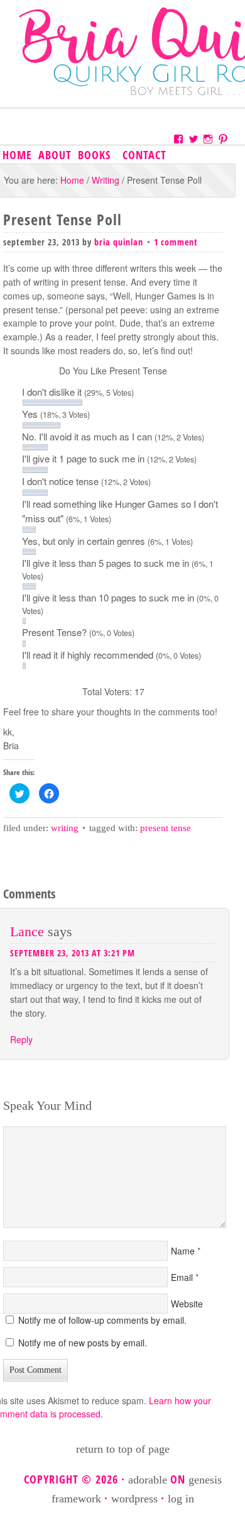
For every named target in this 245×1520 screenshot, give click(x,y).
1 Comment (176, 242)
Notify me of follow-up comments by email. (102, 1320)
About (55, 154)
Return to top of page (123, 1449)
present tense (165, 828)
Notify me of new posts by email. (82, 1342)
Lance (27, 931)
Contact (144, 154)
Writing (65, 828)
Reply (21, 1039)
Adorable (147, 1479)
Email (182, 1277)
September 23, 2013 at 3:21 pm (72, 953)
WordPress (134, 1498)
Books (93, 155)
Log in (181, 1498)
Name (183, 1250)
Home (17, 154)
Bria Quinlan (118, 242)
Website (187, 1303)
